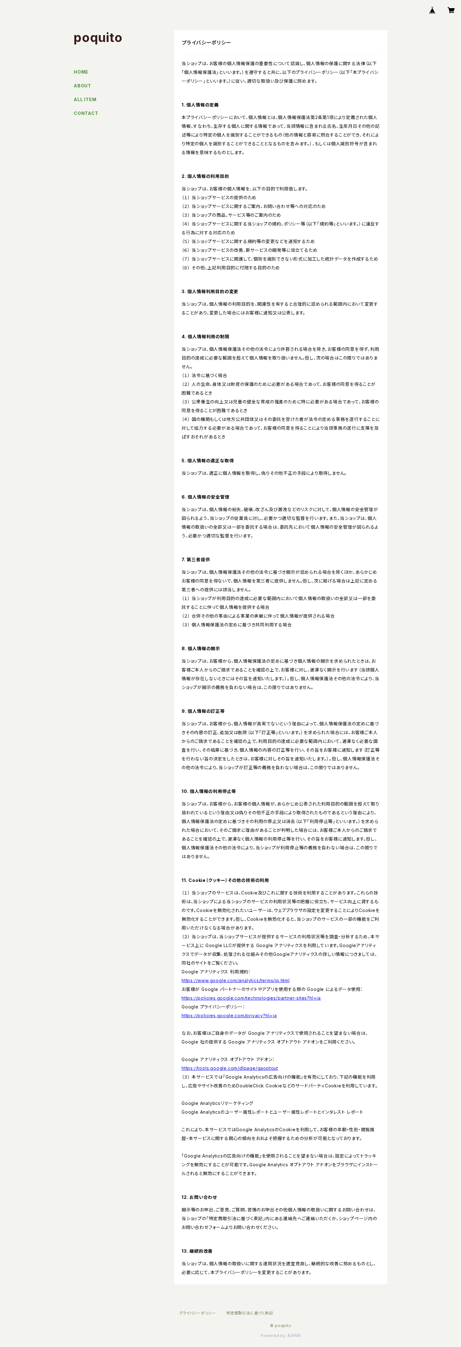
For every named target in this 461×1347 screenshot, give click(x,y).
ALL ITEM (85, 99)
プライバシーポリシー (197, 1313)
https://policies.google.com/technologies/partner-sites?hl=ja (251, 998)
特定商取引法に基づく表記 (249, 1313)
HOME (81, 72)
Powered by (274, 1335)
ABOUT (82, 85)
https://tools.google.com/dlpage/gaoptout (230, 1068)
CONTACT (86, 113)
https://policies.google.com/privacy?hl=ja (229, 1015)
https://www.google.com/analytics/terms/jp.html (236, 980)
